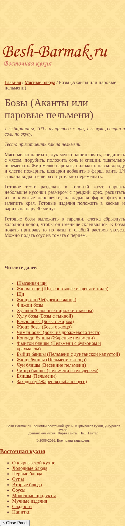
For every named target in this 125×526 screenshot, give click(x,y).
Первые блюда (27, 473)
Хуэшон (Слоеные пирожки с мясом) (55, 310)
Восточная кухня (22, 451)
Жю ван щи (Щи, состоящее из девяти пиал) (62, 288)
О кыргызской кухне (33, 462)
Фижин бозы (30, 305)
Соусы (18, 490)
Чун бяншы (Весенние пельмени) (51, 365)
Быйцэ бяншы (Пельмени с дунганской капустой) (68, 354)
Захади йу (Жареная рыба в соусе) (52, 381)
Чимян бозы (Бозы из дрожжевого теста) (58, 332)
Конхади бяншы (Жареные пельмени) (56, 337)
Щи (20, 294)
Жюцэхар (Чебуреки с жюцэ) (46, 299)
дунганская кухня (42, 433)
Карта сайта (67, 433)
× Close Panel (14, 523)
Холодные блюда (29, 468)
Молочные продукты (34, 495)
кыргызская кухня (89, 426)
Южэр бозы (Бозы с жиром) (45, 321)
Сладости (22, 506)
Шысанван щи (32, 283)
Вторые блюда (27, 484)
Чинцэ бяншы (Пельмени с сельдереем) (57, 370)
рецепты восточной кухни (53, 426)
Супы (18, 479)
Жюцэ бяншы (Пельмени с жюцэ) (51, 359)
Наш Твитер (88, 433)
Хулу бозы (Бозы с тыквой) (45, 316)
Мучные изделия (29, 501)
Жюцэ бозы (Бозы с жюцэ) (44, 326)
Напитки (21, 511)
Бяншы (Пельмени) (36, 376)
